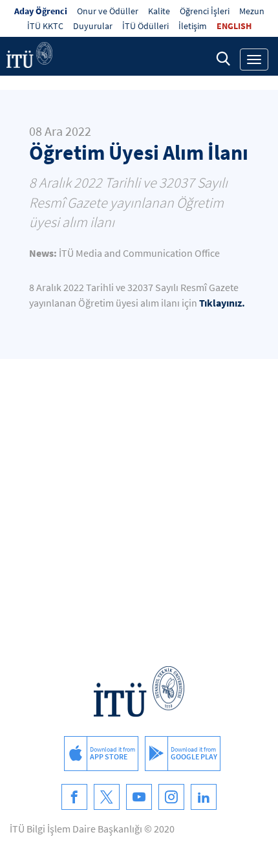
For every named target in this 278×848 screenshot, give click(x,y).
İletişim (192, 26)
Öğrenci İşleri (205, 11)
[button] (223, 58)
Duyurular (92, 26)
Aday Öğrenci (40, 11)
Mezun (251, 11)
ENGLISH (234, 26)
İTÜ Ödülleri (145, 26)
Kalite (159, 11)
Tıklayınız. (222, 302)
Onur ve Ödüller (107, 11)
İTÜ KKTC (45, 26)
